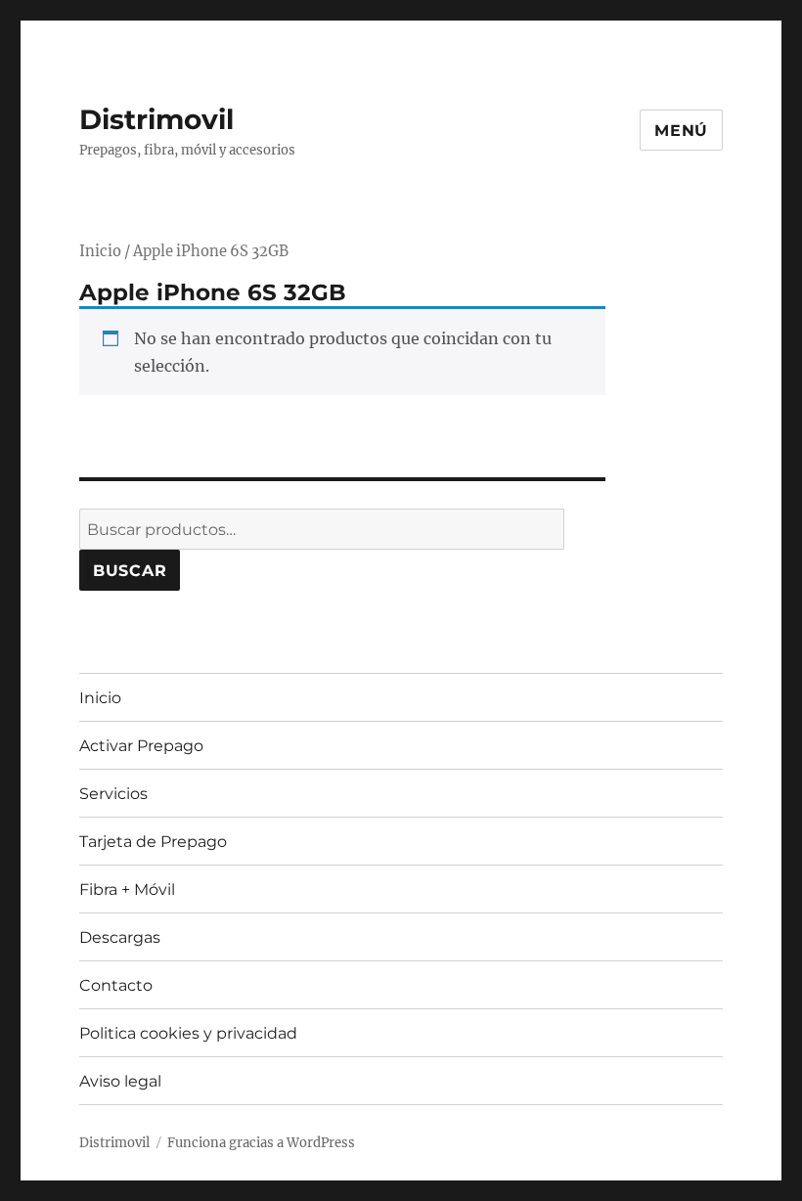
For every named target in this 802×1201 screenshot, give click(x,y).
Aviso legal (120, 1081)
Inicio (100, 251)
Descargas (119, 937)
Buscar (130, 570)
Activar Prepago (141, 745)
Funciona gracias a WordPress (261, 1142)
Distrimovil (156, 119)
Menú (681, 130)
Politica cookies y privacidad (188, 1033)
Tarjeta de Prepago (153, 841)
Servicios (113, 793)
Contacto (116, 985)
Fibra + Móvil (127, 889)
